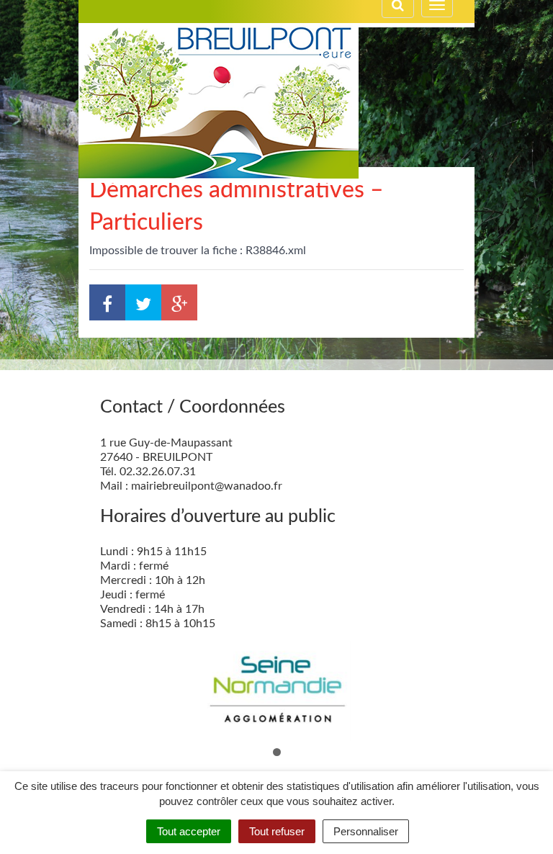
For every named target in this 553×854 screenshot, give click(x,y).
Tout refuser (277, 831)
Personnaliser (365, 831)
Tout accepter (188, 831)
